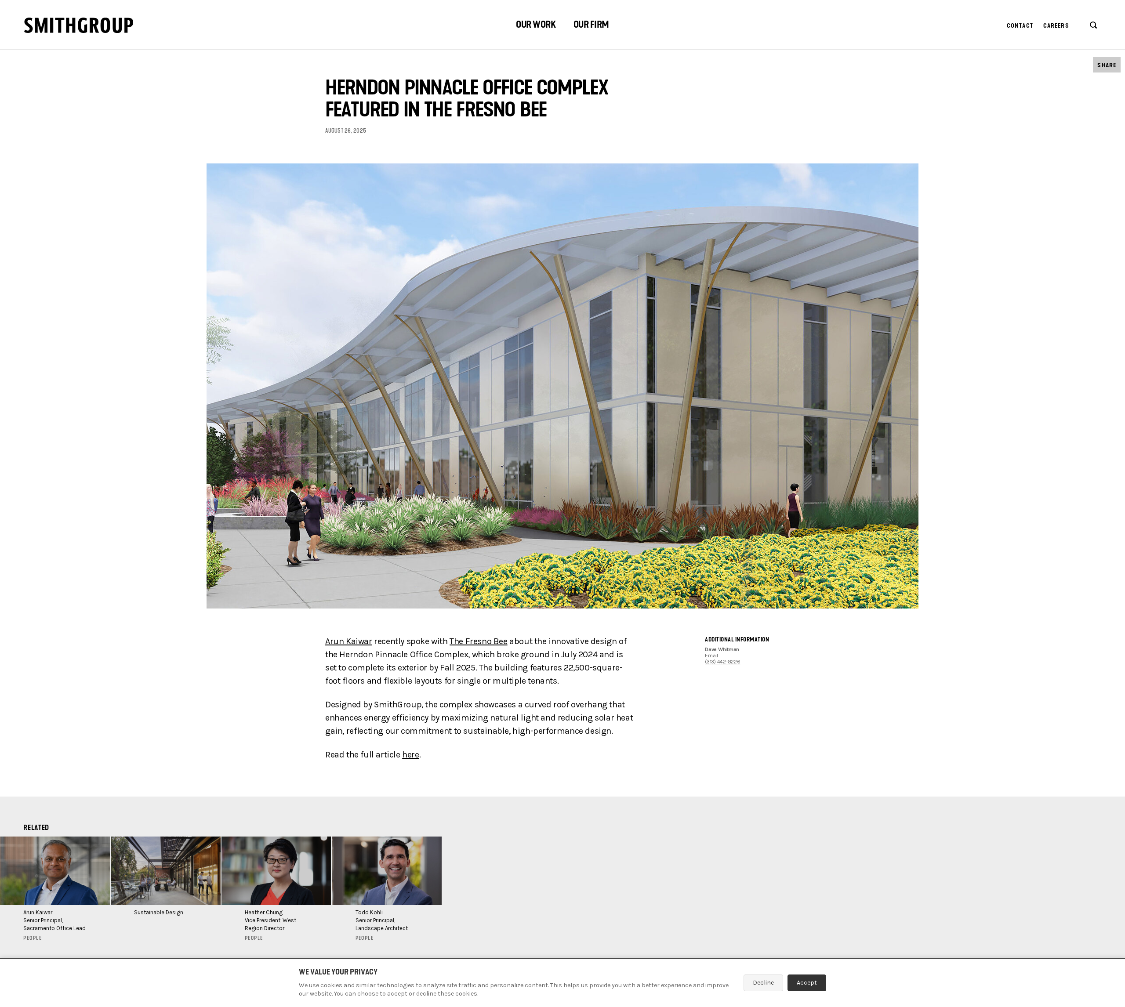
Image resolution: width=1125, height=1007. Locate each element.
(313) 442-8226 (722, 662)
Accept (807, 982)
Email (711, 655)
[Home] (78, 25)
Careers (1056, 25)
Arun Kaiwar (348, 641)
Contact (1020, 25)
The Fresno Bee (478, 641)
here (410, 755)
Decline (763, 982)
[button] (535, 25)
